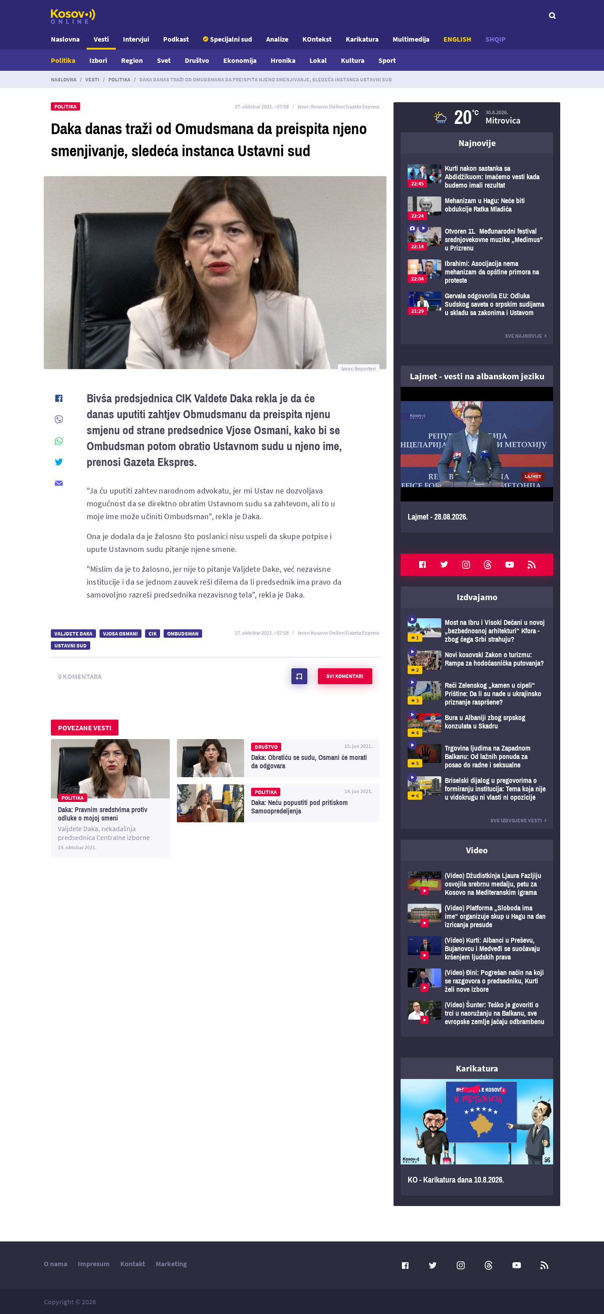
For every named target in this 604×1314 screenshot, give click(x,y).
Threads (487, 564)
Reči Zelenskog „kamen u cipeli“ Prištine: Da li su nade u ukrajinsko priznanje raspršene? (477, 693)
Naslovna (65, 39)
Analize (277, 39)
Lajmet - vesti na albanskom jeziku (477, 375)
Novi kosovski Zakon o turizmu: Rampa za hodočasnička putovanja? (477, 662)
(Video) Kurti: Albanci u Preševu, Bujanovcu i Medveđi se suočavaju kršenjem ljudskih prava (477, 948)
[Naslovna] (73, 16)
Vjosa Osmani (120, 633)
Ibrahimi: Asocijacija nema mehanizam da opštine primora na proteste (477, 272)
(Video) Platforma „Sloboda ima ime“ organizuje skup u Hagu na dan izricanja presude (477, 916)
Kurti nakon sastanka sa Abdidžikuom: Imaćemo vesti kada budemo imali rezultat (477, 176)
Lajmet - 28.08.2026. (477, 459)
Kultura (352, 60)
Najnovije (477, 142)
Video (477, 849)
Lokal (318, 60)
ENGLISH (457, 39)
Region (132, 60)
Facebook (422, 564)
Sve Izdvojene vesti (516, 820)
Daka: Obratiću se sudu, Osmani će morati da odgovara (278, 758)
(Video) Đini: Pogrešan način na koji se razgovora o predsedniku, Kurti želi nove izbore (477, 981)
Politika (63, 60)
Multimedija (411, 39)
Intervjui (136, 39)
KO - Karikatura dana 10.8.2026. (477, 1137)
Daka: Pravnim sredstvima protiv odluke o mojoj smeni (110, 798)
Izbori (98, 60)
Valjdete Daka (73, 633)
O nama (55, 1263)
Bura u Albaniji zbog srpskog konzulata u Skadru (477, 725)
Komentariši (299, 676)
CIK (153, 633)
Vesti (101, 39)
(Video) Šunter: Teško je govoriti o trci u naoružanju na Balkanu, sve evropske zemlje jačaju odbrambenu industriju (477, 1013)
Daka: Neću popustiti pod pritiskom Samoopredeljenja (278, 803)
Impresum (94, 1263)
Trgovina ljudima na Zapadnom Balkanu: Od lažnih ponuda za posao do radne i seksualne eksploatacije (477, 756)
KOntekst (317, 39)
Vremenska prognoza (477, 117)
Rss (531, 564)
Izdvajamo (477, 596)
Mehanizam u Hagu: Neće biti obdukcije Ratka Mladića (477, 208)
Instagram (466, 564)
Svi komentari (344, 676)
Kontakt (132, 1263)
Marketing (171, 1263)
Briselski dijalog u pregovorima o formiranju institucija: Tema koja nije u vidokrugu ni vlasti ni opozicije (477, 789)
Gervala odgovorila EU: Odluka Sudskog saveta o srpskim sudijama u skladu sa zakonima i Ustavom (477, 304)
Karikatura (362, 39)
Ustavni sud (70, 645)
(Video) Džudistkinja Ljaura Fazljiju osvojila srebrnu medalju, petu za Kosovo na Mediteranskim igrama (477, 884)
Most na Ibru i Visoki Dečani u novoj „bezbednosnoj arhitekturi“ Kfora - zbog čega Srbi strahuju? (477, 631)
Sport (387, 60)
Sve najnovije (523, 335)
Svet (164, 60)
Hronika (283, 60)
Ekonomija (239, 60)
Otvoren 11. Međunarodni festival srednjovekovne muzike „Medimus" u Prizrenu (477, 239)
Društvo (197, 60)
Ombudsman (183, 633)
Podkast (176, 39)
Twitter (444, 564)
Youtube (509, 564)
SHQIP (495, 39)
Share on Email (59, 483)
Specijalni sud (231, 39)
